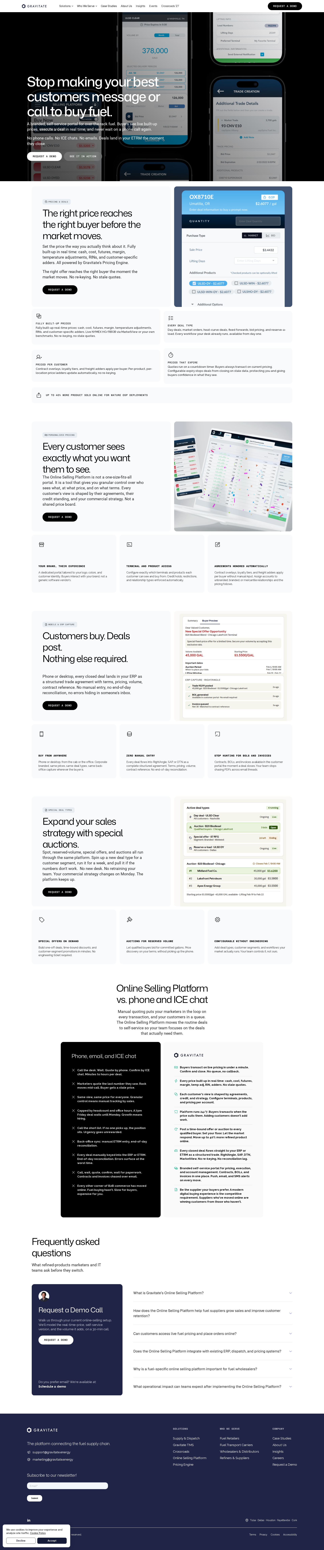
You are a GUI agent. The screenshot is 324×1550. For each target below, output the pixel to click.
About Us (280, 1445)
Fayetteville (283, 1520)
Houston (270, 1520)
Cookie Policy (38, 1533)
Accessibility (290, 1534)
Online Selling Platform (189, 1458)
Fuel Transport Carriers (236, 1445)
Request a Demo (285, 1464)
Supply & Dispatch (186, 1438)
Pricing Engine (183, 1464)
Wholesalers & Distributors (239, 1451)
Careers (278, 1458)
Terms (252, 1534)
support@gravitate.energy (51, 1452)
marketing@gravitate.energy (53, 1459)
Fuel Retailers (229, 1438)
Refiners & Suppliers (234, 1458)
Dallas (261, 1520)
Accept (52, 1540)
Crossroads (181, 1451)
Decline (20, 1540)
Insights (278, 1451)
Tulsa (253, 1520)
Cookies (275, 1534)
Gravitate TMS (183, 1445)
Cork (294, 1520)
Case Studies (282, 1438)
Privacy (263, 1534)
